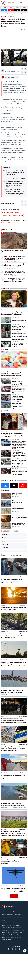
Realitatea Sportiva (6, 923)
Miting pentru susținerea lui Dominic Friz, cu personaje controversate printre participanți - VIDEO (14, 258)
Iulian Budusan (23, 577)
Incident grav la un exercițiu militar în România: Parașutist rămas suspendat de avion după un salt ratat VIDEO (13, 890)
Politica (6, 261)
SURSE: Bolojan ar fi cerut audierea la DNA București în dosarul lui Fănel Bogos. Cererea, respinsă (19, 472)
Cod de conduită (18, 914)
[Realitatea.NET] (7, 3)
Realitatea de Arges (15, 935)
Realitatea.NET (14, 70)
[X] (17, 10)
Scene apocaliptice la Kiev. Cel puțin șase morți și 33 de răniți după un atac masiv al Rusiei (14, 272)
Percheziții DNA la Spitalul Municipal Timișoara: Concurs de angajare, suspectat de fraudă (19, 382)
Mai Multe (14, 896)
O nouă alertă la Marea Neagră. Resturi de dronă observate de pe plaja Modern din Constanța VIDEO (15, 184)
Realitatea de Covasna (16, 927)
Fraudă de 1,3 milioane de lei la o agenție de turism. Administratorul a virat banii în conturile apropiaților (14, 748)
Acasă (4, 13)
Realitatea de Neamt (17, 925)
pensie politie (6, 215)
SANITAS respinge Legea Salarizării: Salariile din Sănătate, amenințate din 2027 (19, 390)
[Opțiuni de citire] (25, 951)
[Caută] (21, 3)
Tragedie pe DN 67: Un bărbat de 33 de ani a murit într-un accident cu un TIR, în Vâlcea (13, 777)
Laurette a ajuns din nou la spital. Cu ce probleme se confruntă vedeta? (19, 320)
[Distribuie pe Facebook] (25, 69)
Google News (5, 222)
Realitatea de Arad (6, 935)
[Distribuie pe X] (25, 72)
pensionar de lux (15, 212)
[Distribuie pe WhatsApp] (22, 72)
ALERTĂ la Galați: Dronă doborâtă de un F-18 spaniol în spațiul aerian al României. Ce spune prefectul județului (15, 192)
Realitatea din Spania (6, 939)
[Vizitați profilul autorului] (2, 70)
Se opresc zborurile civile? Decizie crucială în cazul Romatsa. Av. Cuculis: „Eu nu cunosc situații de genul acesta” (19, 463)
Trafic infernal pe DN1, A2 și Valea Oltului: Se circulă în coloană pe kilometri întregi (16, 172)
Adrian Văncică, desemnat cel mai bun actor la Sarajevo (19, 344)
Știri (7, 13)
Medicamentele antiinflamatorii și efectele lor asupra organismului (17, 406)
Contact (3, 911)
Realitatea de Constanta (18, 932)
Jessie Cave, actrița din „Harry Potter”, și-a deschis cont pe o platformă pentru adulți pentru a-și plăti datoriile (13, 312)
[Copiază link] (22, 69)
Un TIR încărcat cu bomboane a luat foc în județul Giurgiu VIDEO (15, 178)
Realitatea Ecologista (6, 925)
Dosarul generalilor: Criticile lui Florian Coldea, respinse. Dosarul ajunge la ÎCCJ (19, 455)
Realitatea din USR (6, 927)
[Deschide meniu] (25, 3)
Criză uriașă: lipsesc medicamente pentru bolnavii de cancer (18, 398)
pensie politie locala (17, 215)
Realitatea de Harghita (6, 932)
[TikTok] (24, 10)
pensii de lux (5, 212)
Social (5, 283)
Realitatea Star (15, 923)
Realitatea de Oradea (6, 930)
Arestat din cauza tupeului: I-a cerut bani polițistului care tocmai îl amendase (12, 861)
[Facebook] (4, 10)
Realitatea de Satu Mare (16, 937)
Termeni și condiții (11, 911)
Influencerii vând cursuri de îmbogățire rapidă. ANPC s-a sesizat (19, 328)
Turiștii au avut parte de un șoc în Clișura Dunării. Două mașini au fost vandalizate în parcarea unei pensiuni (13, 720)
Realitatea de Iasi (5, 937)
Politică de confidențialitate (7, 914)
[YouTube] (11, 10)
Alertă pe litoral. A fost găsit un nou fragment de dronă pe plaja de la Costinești (12, 692)
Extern (2, 254)
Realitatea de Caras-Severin (18, 930)
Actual (11, 13)
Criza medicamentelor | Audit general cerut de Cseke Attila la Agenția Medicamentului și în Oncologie (13, 373)
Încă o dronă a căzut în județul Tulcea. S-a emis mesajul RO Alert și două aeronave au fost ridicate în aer (15, 280)
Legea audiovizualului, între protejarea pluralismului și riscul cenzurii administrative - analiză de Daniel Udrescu (15, 266)
